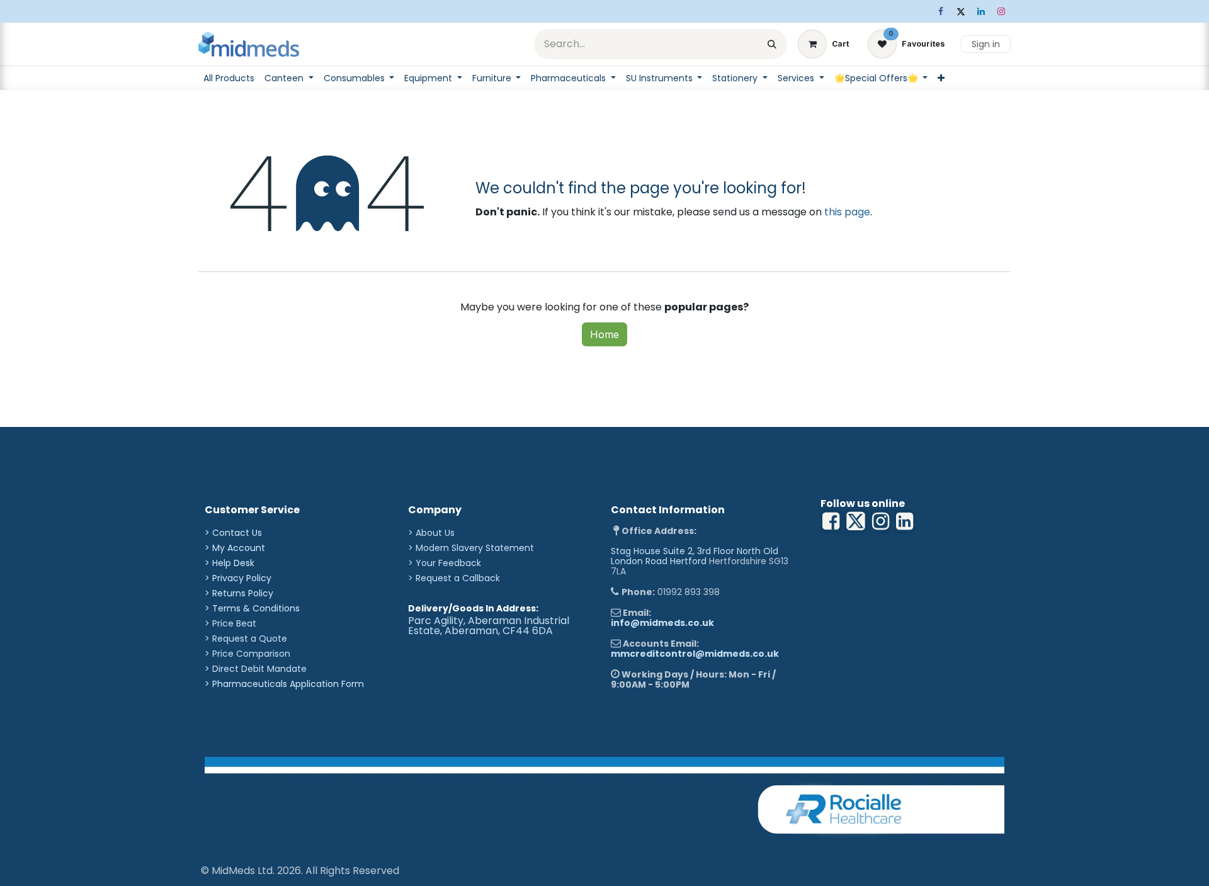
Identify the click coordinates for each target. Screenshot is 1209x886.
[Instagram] (1001, 11)
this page (847, 212)
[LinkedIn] (981, 11)
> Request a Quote (246, 638)
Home (604, 334)
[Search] (772, 44)
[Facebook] (941, 11)
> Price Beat (230, 623)
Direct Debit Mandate (259, 668)
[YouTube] (904, 521)
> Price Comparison (247, 653)
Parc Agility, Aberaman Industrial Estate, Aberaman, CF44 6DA (488, 625)
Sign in (986, 44)
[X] (961, 11)
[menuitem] (228, 78)
